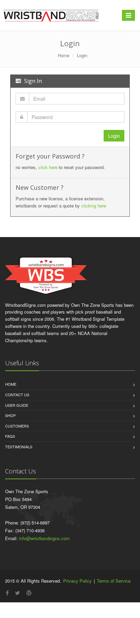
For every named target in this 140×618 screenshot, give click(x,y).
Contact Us (17, 394)
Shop (10, 415)
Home (63, 55)
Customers (17, 426)
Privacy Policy (77, 581)
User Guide (16, 405)
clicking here (93, 205)
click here (47, 167)
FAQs (10, 436)
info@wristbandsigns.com (44, 538)
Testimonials (18, 446)
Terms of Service (113, 581)
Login (82, 55)
